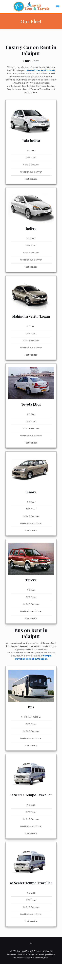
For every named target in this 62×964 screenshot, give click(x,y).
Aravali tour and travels (40, 70)
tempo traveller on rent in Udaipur (33, 657)
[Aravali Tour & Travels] (31, 7)
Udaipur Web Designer (35, 957)
